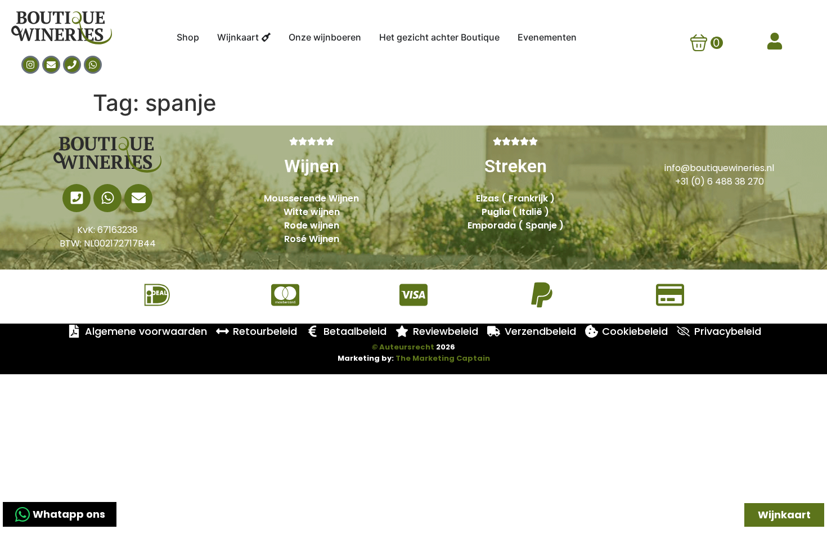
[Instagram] (30, 65)
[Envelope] (51, 65)
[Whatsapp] (93, 65)
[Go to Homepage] (107, 155)
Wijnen (311, 166)
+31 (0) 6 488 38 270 (719, 181)
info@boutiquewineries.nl (719, 168)
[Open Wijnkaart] (266, 37)
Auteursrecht (403, 347)
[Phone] (72, 65)
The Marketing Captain (442, 358)
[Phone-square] (76, 198)
